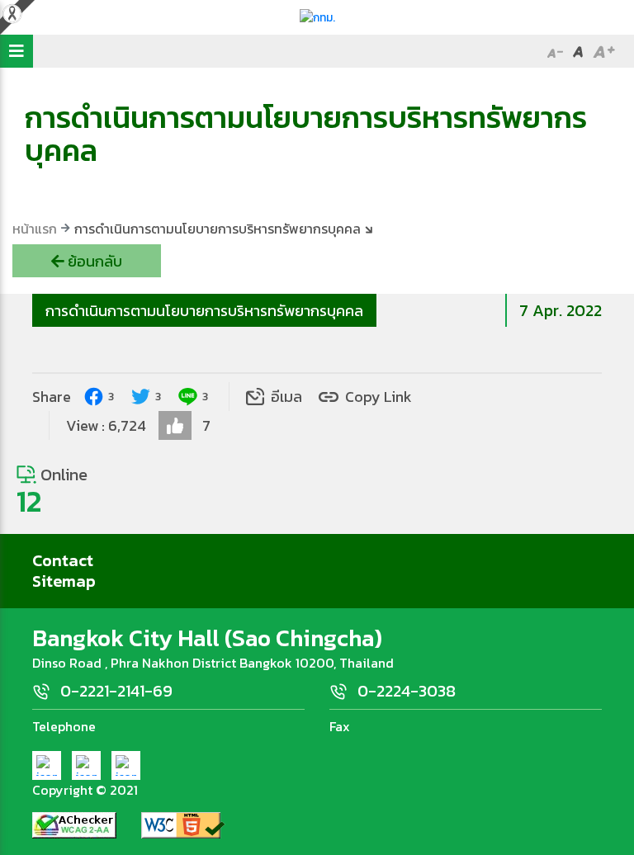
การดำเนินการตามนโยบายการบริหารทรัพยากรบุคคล (204, 311)
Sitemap (64, 581)
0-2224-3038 (406, 691)
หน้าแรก (34, 229)
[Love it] (175, 425)
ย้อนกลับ (93, 261)
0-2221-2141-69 (116, 691)
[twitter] (86, 765)
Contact (62, 560)
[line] (125, 765)
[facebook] (46, 765)
